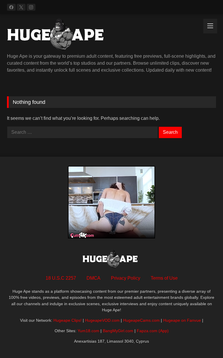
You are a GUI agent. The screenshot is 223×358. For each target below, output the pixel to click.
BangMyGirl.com (118, 330)
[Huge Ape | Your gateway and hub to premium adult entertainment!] (111, 36)
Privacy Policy (125, 278)
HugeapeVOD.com (102, 320)
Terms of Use (164, 278)
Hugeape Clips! (67, 320)
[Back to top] (205, 340)
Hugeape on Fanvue (182, 320)
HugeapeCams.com (141, 320)
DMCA (93, 278)
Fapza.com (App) (153, 330)
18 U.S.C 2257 (61, 278)
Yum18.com (88, 330)
